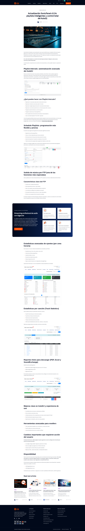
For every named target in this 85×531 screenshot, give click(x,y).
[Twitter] (17, 518)
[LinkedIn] (19, 518)
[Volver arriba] (70, 529)
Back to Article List (43, 10)
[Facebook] (14, 518)
